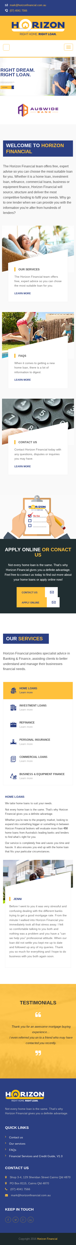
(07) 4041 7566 (18, 10)
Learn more (22, 293)
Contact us (16, 1137)
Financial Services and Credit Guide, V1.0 (36, 1156)
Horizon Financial (47, 1238)
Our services (17, 1143)
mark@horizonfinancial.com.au (27, 5)
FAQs (12, 1150)
